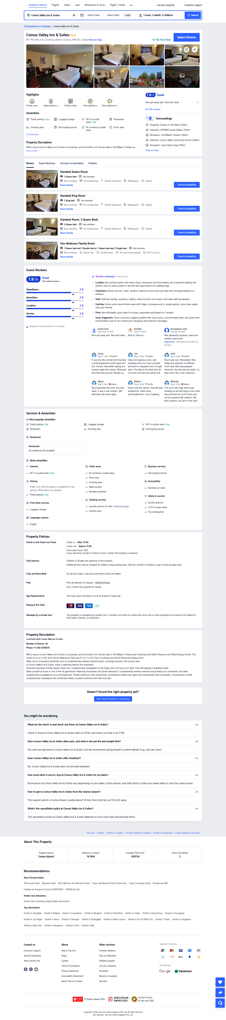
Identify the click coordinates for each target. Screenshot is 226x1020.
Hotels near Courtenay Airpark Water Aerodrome (46, 901)
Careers (64, 961)
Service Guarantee (32, 955)
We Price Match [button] (163, 39)
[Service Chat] (220, 1003)
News (64, 955)
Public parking (36, 424)
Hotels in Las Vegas (33, 919)
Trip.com (91, 833)
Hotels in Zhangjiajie (91, 919)
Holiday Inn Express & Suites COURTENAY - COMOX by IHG (52, 889)
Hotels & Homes (38, 5)
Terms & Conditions (70, 966)
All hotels (103, 971)
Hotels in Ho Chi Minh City (140, 919)
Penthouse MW (160, 883)
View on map (152, 150)
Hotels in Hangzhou (53, 925)
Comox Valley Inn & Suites (47, 35)
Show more (31, 151)
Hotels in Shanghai (33, 913)
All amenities (32, 134)
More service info (32, 961)
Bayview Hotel (49, 883)
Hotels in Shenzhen (113, 913)
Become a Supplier (108, 976)
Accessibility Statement (72, 976)
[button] (131, 5)
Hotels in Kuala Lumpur (114, 919)
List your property (107, 966)
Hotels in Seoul (52, 919)
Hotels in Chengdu (70, 919)
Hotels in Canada (115, 833)
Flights (55, 5)
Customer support (32, 950)
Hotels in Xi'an (72, 925)
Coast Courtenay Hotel (139, 883)
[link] (165, 5)
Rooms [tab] (30, 163)
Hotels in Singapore (181, 919)
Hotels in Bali (88, 925)
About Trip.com (68, 950)
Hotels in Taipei (162, 919)
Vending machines (97, 491)
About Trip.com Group (71, 981)
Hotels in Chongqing (174, 913)
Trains (67, 5)
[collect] (220, 982)
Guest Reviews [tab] (47, 163)
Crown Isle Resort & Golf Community (109, 883)
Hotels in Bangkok (93, 913)
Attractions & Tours (95, 5)
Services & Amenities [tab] (72, 163)
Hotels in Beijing (52, 913)
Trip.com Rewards (107, 955)
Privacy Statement (70, 971)
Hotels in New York (33, 925)
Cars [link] (77, 5)
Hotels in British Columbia (138, 833)
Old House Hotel (32, 883)
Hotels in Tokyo (132, 913)
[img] (60, 66)
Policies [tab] (93, 163)
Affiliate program (107, 961)
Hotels (101, 833)
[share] (220, 992)
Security (103, 981)
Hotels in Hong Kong (152, 913)
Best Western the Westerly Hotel (73, 883)
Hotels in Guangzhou (72, 913)
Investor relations (107, 950)
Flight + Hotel (117, 5)
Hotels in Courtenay (162, 833)
